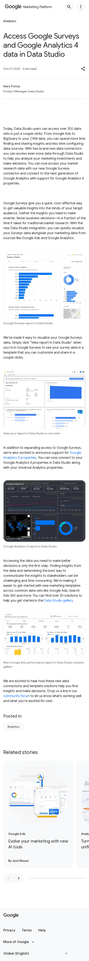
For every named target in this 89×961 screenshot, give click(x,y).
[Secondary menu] (81, 7)
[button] (83, 69)
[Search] (69, 7)
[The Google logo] (11, 915)
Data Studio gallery (58, 601)
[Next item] (19, 878)
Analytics (13, 727)
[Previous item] (8, 878)
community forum (16, 696)
